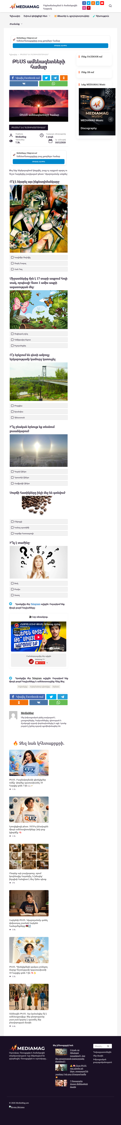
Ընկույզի (18, 521)
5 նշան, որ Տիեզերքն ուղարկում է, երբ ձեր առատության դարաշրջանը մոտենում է (70, 1056)
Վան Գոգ (18, 269)
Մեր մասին (98, 1055)
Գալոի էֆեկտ (20, 471)
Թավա (17, 589)
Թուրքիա (18, 405)
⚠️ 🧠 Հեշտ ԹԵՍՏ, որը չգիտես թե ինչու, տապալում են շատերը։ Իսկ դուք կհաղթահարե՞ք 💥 (71, 1071)
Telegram (35, 604)
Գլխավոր (15, 16)
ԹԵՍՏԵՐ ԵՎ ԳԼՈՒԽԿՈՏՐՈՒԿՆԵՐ (28, 127)
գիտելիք (23, 686)
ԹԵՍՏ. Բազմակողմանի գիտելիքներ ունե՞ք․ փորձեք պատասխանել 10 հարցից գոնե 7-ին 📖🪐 (27, 782)
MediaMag (27, 713)
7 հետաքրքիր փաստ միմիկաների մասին (79, 1084)
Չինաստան (19, 417)
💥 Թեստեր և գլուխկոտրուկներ (71, 16)
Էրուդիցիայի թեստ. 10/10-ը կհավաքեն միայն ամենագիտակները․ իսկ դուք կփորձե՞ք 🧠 (28, 829)
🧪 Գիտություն (101, 16)
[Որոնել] (108, 1046)
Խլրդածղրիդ (20, 345)
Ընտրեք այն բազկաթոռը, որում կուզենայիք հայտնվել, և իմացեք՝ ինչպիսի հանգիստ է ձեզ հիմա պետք (27, 876)
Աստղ (17, 595)
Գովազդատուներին (102, 1052)
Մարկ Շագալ (20, 263)
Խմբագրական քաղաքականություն (102, 1060)
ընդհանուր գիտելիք (41, 686)
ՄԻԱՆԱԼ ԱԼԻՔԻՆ (60, 45)
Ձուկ (16, 583)
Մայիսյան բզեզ (21, 333)
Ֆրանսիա (18, 411)
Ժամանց (14, 24)
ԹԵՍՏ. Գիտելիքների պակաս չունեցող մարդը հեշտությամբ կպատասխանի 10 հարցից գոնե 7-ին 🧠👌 (28, 969)
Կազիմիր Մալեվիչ (22, 257)
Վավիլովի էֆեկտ (22, 483)
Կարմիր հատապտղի (24, 533)
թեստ (56, 686)
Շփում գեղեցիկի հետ (35, 16)
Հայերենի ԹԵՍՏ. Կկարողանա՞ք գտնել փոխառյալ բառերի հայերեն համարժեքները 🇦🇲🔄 (28, 922)
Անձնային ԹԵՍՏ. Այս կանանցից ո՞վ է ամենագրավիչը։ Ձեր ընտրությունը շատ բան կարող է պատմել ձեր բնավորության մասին (28, 1018)
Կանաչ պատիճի (21, 527)
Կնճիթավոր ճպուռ (22, 339)
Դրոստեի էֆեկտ (21, 477)
